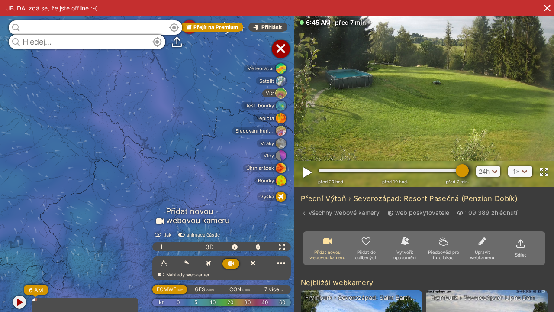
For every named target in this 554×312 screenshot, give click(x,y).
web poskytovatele (422, 212)
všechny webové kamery (344, 212)
